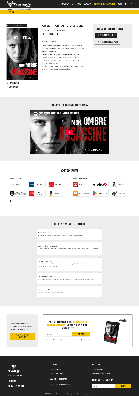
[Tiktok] (16, 386)
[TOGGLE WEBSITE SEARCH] (131, 4)
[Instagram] (9, 386)
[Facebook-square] (12, 386)
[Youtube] (23, 386)
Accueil (10, 9)
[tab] (45, 41)
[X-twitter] (19, 386)
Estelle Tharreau (50, 34)
